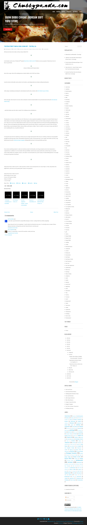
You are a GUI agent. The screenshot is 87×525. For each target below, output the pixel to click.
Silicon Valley (68, 273)
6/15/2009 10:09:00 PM (12, 227)
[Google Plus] (42, 519)
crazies (67, 131)
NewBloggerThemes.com (77, 523)
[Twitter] (38, 519)
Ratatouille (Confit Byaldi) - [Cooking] (73, 54)
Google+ (25, 183)
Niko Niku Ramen (69, 400)
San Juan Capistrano (69, 265)
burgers (67, 108)
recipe (66, 244)
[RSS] (46, 519)
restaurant (67, 248)
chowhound (67, 118)
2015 (68, 340)
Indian (66, 181)
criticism (67, 133)
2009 (68, 350)
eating (25, 49)
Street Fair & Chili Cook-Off (30, 61)
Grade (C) (67, 171)
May (70, 367)
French (67, 158)
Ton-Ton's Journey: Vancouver (72, 406)
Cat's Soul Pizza (68, 389)
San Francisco (68, 261)
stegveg (67, 282)
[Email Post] (5, 185)
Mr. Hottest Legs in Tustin (43, 90)
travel (66, 299)
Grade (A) (67, 166)
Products (69, 11)
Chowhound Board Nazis (70, 391)
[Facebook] (40, 519)
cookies (67, 122)
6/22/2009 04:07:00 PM (13, 233)
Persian (67, 225)
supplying (67, 286)
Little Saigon (68, 200)
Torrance (67, 297)
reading (67, 242)
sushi (66, 288)
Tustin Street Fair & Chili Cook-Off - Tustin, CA (20, 46)
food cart (67, 152)
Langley (67, 198)
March (70, 369)
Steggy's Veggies (69, 404)
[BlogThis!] (8, 186)
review (36, 49)
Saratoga (67, 271)
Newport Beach (68, 215)
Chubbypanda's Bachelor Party (72, 393)
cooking (67, 124)
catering (67, 114)
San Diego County (69, 259)
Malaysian (67, 208)
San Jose (67, 263)
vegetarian (67, 309)
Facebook (13, 183)
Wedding (67, 313)
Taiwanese (67, 290)
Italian (66, 185)
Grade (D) (67, 173)
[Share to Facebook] (11, 186)
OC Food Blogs (68, 221)
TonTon (67, 294)
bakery (67, 93)
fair (27, 49)
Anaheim (67, 89)
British (66, 103)
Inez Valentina (11, 229)
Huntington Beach (69, 179)
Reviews (58, 11)
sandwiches (68, 267)
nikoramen (67, 217)
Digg (36, 183)
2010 (68, 348)
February (71, 371)
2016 (68, 338)
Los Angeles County (69, 206)
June (70, 354)
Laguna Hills (68, 194)
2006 (68, 378)
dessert (67, 139)
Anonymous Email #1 (69, 489)
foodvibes (67, 154)
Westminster (68, 318)
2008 (68, 374)
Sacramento (68, 255)
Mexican (67, 213)
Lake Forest (68, 196)
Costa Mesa (67, 129)
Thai (66, 292)
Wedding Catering (69, 408)
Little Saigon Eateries (70, 397)
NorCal (67, 219)
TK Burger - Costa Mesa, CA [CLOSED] (8, 201)
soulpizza (67, 276)
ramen (66, 234)
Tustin (40, 49)
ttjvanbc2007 (68, 301)
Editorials (75, 11)
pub (66, 231)
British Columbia (69, 105)
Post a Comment (8, 234)
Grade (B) (67, 168)
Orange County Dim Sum (70, 402)
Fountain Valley (68, 156)
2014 (68, 342)
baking (66, 95)
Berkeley (67, 99)
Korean (67, 189)
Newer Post (7, 212)
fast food (67, 150)
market (67, 210)
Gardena (67, 164)
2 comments (45, 49)
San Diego (67, 257)
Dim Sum (67, 141)
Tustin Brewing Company (19, 140)
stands (66, 280)
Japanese (67, 187)
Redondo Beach (68, 246)
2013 (68, 344)
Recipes (63, 11)
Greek (66, 175)
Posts (67, 497)
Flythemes (60, 523)
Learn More (7, 25)
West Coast (67, 315)
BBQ (66, 97)
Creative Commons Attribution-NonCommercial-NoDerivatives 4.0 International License (73, 509)
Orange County (31, 49)
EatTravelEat (10, 219)
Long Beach (67, 202)
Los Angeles (68, 204)
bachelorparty (68, 91)
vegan (66, 307)
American (21, 49)
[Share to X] (10, 186)
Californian (67, 110)
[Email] (48, 519)
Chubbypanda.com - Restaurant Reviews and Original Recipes (60, 521)
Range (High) (68, 236)
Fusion (66, 160)
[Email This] (7, 186)
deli (66, 137)
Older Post (56, 212)
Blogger (76, 381)
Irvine (66, 183)
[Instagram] (44, 519)
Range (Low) (68, 238)
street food (67, 284)
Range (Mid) (68, 240)
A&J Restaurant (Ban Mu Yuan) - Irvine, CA (40, 201)
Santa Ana (67, 269)
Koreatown (67, 192)
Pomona (67, 229)
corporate (67, 126)
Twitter (19, 183)
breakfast (67, 101)
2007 (68, 376)
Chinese (67, 116)
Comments (68, 500)
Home (53, 11)
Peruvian (67, 227)
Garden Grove (68, 162)
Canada (67, 112)
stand (66, 278)
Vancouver (67, 305)
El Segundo (67, 145)
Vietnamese (68, 311)
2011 (68, 346)
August (70, 352)
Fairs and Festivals (69, 395)
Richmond (67, 252)
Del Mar (67, 135)
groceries (67, 177)
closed (66, 120)
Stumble (30, 183)
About (80, 11)
